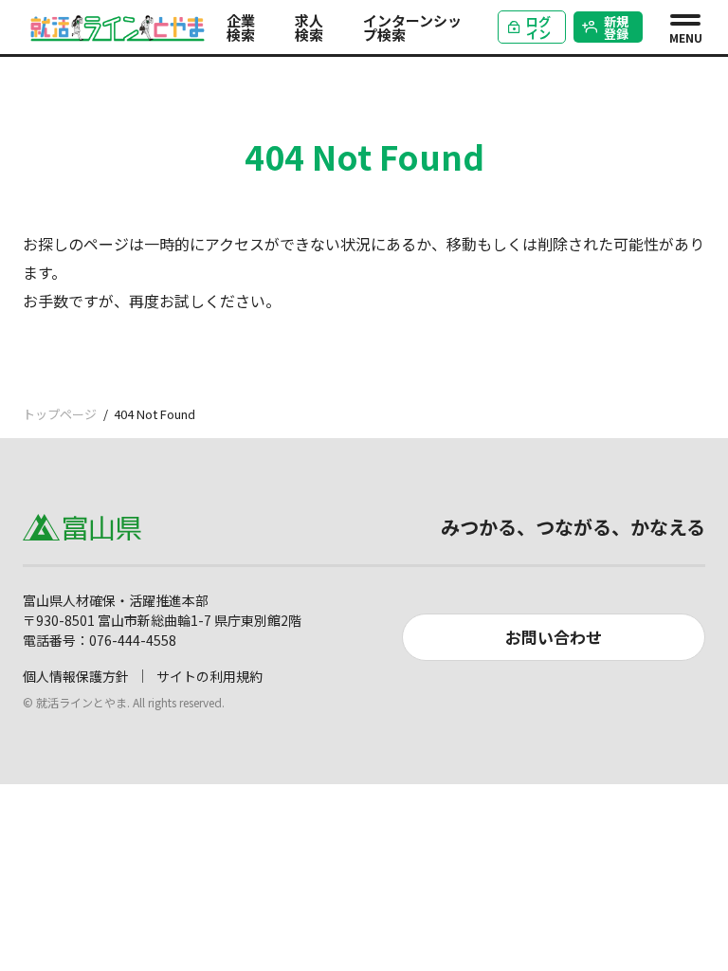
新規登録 (616, 27)
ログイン (538, 27)
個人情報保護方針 (76, 676)
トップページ (60, 414)
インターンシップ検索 (412, 27)
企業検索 (241, 27)
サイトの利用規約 (209, 676)
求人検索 (309, 27)
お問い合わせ (553, 637)
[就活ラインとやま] (117, 24)
